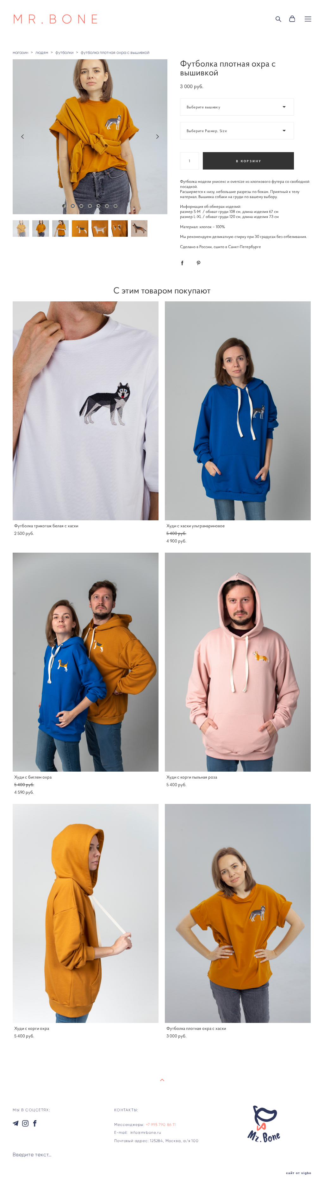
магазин (20, 52)
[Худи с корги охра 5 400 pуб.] (86, 913)
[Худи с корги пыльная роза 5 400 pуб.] (238, 662)
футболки (64, 52)
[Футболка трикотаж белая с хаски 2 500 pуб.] (86, 410)
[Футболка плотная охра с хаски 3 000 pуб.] (238, 913)
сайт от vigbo (298, 1173)
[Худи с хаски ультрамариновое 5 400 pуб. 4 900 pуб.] (238, 410)
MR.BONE (58, 19)
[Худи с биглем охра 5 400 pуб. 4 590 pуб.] (86, 662)
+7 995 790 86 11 (161, 1124)
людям (41, 52)
